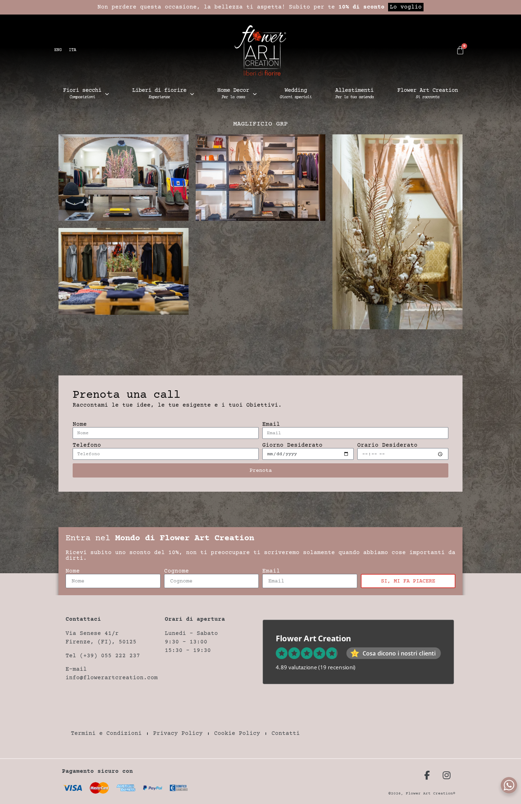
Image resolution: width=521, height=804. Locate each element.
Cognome (176, 571)
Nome (80, 424)
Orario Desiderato (387, 445)
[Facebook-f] (427, 775)
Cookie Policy (237, 733)
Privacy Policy (178, 733)
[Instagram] (446, 775)
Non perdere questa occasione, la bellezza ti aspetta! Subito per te (259, 7)
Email (271, 424)
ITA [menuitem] (72, 50)
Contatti (285, 733)
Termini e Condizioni (106, 733)
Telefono (87, 445)
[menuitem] (58, 50)
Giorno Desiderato (292, 445)
